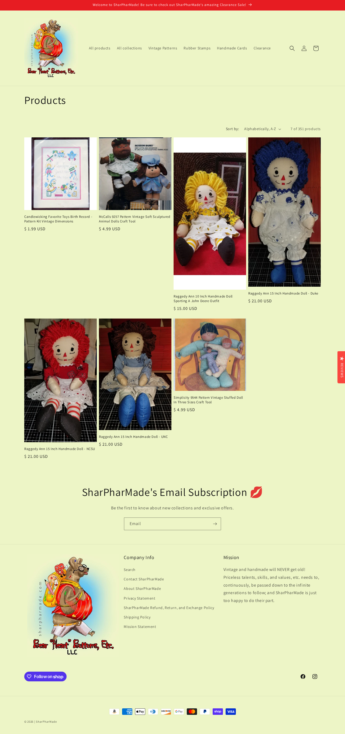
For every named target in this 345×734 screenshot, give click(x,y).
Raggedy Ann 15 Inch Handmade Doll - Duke (283, 293)
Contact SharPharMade (144, 579)
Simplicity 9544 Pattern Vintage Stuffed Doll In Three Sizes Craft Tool (208, 399)
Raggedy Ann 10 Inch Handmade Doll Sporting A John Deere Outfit (203, 298)
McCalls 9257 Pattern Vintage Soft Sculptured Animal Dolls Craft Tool (134, 219)
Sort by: (232, 128)
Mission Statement (140, 626)
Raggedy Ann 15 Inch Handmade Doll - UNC (133, 437)
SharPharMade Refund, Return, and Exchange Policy (169, 607)
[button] (292, 48)
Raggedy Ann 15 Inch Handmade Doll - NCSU (59, 449)
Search (130, 569)
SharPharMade (46, 721)
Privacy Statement (139, 598)
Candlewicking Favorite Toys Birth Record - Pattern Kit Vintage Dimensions (58, 219)
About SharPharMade (142, 588)
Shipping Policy (137, 617)
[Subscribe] (215, 523)
